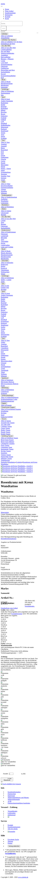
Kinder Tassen (5, 434)
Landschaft (4, 236)
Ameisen (4, 144)
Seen (2, 222)
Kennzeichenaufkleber (8, 76)
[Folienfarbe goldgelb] (5, 679)
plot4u (3, 4)
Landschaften (5, 245)
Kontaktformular (16, 614)
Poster (3, 386)
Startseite (4, 462)
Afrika (3, 342)
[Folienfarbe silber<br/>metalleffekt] (8, 761)
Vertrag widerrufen (14, 846)
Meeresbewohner (6, 361)
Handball (4, 123)
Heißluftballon (5, 125)
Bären (3, 148)
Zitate (3, 281)
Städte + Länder (6, 280)
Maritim (3, 215)
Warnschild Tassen (7, 457)
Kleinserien (8, 15)
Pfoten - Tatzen (6, 168)
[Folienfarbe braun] (5, 733)
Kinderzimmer (6, 230)
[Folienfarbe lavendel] (5, 700)
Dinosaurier (5, 350)
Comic (3, 61)
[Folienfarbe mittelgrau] (5, 751)
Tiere (3, 140)
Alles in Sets (5, 286)
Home (7, 9)
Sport (3, 97)
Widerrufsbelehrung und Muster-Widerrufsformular (18, 798)
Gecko (3, 161)
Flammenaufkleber (7, 187)
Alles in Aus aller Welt (8, 48)
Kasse (7, 18)
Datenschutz (12, 794)
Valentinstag (5, 270)
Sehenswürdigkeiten (7, 53)
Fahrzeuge (4, 66)
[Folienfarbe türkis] (5, 722)
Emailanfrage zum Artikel (9, 608)
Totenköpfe (4, 370)
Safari (3, 170)
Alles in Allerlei (6, 211)
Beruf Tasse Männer (7, 442)
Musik (3, 79)
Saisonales (4, 87)
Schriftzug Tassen (7, 436)
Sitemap (10, 841)
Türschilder (4, 241)
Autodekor (4, 55)
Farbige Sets (5, 287)
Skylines (3, 289)
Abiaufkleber (5, 38)
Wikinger (4, 193)
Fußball (3, 120)
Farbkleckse (5, 68)
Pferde (3, 167)
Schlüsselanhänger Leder (9, 399)
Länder (3, 220)
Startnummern (5, 93)
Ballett (3, 105)
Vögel (3, 180)
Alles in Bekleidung (7, 390)
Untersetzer (4, 203)
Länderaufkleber (6, 49)
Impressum (11, 796)
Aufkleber (4, 34)
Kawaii (3, 74)
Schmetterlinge (6, 172)
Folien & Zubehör (7, 417)
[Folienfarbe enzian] (5, 711)
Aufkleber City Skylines (9, 40)
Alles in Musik (6, 82)
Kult (2, 77)
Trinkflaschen (5, 460)
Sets (2, 95)
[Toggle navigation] (1, 6)
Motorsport (4, 127)
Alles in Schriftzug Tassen (9, 438)
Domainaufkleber (6, 64)
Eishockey (4, 116)
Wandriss (4, 191)
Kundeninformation (14, 792)
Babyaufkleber (6, 57)
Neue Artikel (9, 11)
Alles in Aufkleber (7, 36)
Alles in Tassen (6, 421)
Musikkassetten (6, 257)
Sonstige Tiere (5, 176)
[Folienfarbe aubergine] (5, 706)
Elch (2, 152)
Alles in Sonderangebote (9, 197)
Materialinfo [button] (5, 512)
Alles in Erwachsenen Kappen (11, 409)
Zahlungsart (11, 815)
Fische (3, 155)
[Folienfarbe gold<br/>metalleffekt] (8, 764)
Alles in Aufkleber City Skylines (11, 42)
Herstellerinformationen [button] (8, 539)
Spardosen (5, 378)
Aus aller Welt (6, 46)
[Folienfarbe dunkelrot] (5, 684)
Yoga (2, 134)
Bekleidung (5, 387)
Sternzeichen (5, 334)
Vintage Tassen (6, 455)
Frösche (3, 159)
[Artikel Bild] (17, 468)
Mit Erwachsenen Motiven (9, 384)
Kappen (4, 403)
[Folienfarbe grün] (5, 727)
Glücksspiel (5, 213)
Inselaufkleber (5, 72)
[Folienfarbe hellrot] (5, 689)
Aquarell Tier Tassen (7, 423)
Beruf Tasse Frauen (7, 440)
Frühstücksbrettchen (7, 401)
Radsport (4, 129)
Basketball (4, 108)
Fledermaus (4, 157)
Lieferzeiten (11, 813)
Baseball (3, 106)
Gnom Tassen (5, 428)
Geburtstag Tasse (6, 447)
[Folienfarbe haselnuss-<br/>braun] (5, 744)
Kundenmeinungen (14, 827)
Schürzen (4, 393)
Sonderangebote (10, 13)
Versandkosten (12, 811)
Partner (10, 843)
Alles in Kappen (6, 405)
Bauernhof (4, 150)
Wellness (4, 374)
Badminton (4, 103)
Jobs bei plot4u (13, 829)
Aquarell (4, 146)
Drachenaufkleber (7, 186)
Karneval (4, 268)
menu (3, 28)
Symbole (4, 138)
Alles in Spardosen (7, 380)
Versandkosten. (30, 606)
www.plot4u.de (23, 877)
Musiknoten (5, 85)
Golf (2, 121)
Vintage (3, 189)
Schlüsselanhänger (7, 395)
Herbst (3, 266)
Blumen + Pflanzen (7, 59)
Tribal (3, 182)
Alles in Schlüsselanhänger (10, 397)
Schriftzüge (5, 89)
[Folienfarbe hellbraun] (5, 738)
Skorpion (4, 174)
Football (3, 118)
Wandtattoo (4, 201)
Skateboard (4, 131)
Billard (3, 110)
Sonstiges (4, 453)
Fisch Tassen (5, 445)
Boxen (3, 114)
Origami (3, 363)
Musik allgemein (6, 253)
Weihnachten (5, 272)
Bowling (4, 112)
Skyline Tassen (6, 451)
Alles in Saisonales (7, 262)
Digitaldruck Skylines (8, 44)
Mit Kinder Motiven (7, 382)
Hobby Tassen (5, 430)
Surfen (3, 327)
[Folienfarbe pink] (5, 695)
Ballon (3, 301)
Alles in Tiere (5, 142)
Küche (3, 243)
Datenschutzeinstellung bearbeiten (19, 803)
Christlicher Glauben (7, 443)
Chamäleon (4, 348)
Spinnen (3, 178)
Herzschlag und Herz (8, 70)
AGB (9, 801)
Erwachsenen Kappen (8, 407)
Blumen (3, 224)
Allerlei (4, 209)
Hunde (3, 163)
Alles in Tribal (5, 184)
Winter (3, 274)
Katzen (3, 359)
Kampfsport (5, 321)
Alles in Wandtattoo (7, 207)
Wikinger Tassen (6, 458)
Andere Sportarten (7, 101)
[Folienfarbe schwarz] (5, 756)
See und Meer (5, 51)
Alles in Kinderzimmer (8, 232)
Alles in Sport (5, 99)
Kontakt (7, 17)
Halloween (4, 264)
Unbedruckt (5, 391)
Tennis (3, 133)
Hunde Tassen (5, 432)
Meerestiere (4, 165)
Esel (2, 153)
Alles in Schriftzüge (7, 91)
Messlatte (4, 238)
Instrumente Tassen (7, 449)
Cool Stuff (4, 63)
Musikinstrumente (7, 83)
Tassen (4, 419)
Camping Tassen (6, 426)
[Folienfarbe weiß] (5, 673)
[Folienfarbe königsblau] (5, 716)
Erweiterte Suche (13, 839)
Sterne (3, 136)
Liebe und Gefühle (7, 247)
